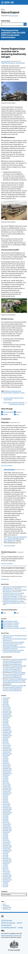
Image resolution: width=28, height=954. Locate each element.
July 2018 (5, 853)
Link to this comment (6, 465)
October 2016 (6, 878)
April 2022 (6, 781)
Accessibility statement (8, 927)
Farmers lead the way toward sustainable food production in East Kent (13, 403)
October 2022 (7, 771)
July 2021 (5, 796)
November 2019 (7, 829)
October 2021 (6, 791)
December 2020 (7, 807)
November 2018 (7, 847)
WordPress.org (7, 909)
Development (11, 63)
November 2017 (7, 860)
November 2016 (7, 876)
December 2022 (7, 768)
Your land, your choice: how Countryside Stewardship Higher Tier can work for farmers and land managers (13, 594)
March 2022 (6, 783)
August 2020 (6, 814)
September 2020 (7, 812)
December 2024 (7, 730)
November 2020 (7, 809)
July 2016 (5, 883)
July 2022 (5, 776)
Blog (3, 9)
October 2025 (6, 714)
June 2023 (6, 758)
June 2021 (5, 798)
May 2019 (5, 837)
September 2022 (7, 773)
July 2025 (5, 719)
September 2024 (7, 735)
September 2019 (7, 830)
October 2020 (7, 811)
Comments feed (7, 907)
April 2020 (6, 821)
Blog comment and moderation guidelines (14, 628)
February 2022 (7, 784)
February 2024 (7, 745)
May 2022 (5, 780)
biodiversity (7, 391)
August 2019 (6, 832)
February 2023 (7, 765)
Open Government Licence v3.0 (11, 935)
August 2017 (6, 863)
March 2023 (6, 763)
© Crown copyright (14, 950)
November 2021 (7, 789)
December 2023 (7, 748)
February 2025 (7, 727)
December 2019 (7, 827)
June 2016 (5, 884)
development (16, 392)
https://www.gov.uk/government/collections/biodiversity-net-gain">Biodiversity (15, 539)
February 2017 (6, 871)
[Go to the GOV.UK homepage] (7, 2)
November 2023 (7, 750)
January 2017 (6, 873)
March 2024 (6, 743)
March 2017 (6, 870)
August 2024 (6, 737)
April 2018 (5, 857)
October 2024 (7, 734)
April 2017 (5, 868)
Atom (17, 613)
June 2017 (5, 866)
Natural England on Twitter (10, 621)
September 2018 (7, 850)
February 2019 (7, 842)
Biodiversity (4, 63)
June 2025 (6, 721)
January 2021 (6, 806)
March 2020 (6, 822)
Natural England (10, 12)
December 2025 (7, 711)
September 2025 (7, 716)
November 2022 (7, 770)
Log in (4, 904)
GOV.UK (19, 923)
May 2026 (5, 703)
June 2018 (5, 855)
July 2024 (5, 739)
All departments (6, 925)
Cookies (20, 927)
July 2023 (5, 757)
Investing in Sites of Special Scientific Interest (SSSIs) (14, 398)
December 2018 (7, 845)
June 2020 (6, 817)
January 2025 (6, 729)
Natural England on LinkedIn (10, 626)
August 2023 (6, 755)
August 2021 (6, 794)
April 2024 (6, 742)
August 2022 (6, 775)
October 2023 (7, 752)
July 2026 (5, 699)
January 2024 (6, 747)
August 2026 (6, 698)
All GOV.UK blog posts (8, 923)
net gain (22, 392)
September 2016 (7, 879)
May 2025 (5, 722)
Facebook (18, 412)
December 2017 (7, 858)
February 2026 (7, 707)
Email (17, 414)
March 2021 (6, 802)
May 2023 (5, 760)
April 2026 (6, 704)
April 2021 (5, 801)
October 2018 (6, 848)
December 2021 (7, 788)
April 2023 (6, 762)
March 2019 (6, 840)
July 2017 (5, 865)
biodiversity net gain (6, 392)
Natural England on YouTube (10, 624)
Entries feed (6, 905)
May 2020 (5, 819)
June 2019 (5, 835)
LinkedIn (5, 414)
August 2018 (6, 852)
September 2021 (7, 793)
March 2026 (6, 706)
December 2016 (7, 875)
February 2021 (7, 804)
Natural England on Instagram (11, 623)
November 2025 (7, 712)
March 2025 (6, 725)
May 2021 (5, 799)
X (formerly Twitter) (8, 412)
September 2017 (7, 861)
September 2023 (7, 753)
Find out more (5, 579)
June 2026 (6, 701)
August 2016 (6, 881)
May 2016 (5, 886)
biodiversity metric (16, 391)
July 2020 (5, 816)
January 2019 (6, 843)
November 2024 (7, 732)
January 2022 (6, 786)
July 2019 (5, 834)
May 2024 (5, 740)
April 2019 (5, 839)
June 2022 (6, 778)
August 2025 (6, 717)
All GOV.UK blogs (6, 920)
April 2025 (6, 724)
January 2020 (6, 825)
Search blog (5, 21)
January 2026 (6, 709)
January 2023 (6, 766)
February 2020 (7, 824)
